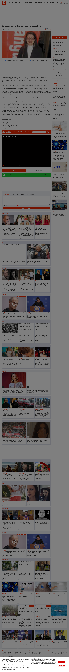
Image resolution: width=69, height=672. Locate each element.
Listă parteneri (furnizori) (34, 665)
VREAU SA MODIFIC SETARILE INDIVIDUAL (61, 666)
